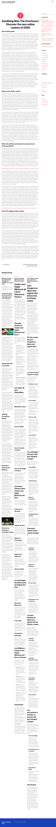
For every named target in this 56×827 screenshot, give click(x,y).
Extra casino (18, 671)
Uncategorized (17, 276)
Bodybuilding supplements (47, 82)
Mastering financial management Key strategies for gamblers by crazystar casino (7, 281)
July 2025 (43, 61)
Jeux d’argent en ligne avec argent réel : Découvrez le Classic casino (32, 280)
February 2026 (44, 55)
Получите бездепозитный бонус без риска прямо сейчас (30, 265)
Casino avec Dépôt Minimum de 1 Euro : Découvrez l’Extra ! (19, 280)
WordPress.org (44, 104)
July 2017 (43, 70)
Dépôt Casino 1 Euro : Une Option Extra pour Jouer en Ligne (47, 35)
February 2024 (44, 63)
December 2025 (45, 57)
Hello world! (6, 264)
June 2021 (44, 67)
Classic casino (35, 331)
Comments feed (45, 102)
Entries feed (44, 100)
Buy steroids (44, 85)
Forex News (44, 87)
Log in (43, 97)
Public (3, 276)
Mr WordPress (44, 46)
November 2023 (45, 65)
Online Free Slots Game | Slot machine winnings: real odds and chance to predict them (19, 208)
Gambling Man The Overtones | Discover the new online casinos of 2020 (20, 24)
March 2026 (44, 53)
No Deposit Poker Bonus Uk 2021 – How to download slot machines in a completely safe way (20, 168)
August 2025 (44, 59)
